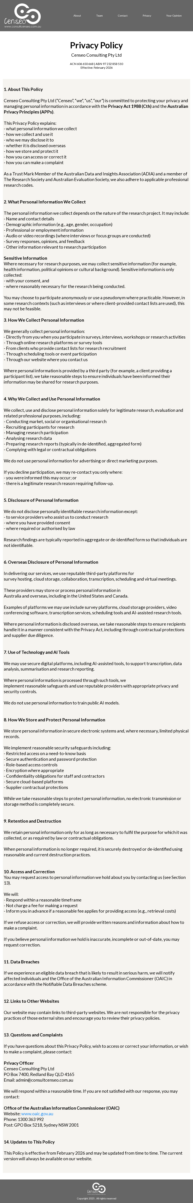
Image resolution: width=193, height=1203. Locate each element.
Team (99, 15)
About (77, 15)
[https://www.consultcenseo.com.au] (22, 15)
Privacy (147, 15)
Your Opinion (174, 15)
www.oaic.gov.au (37, 1113)
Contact (123, 15)
